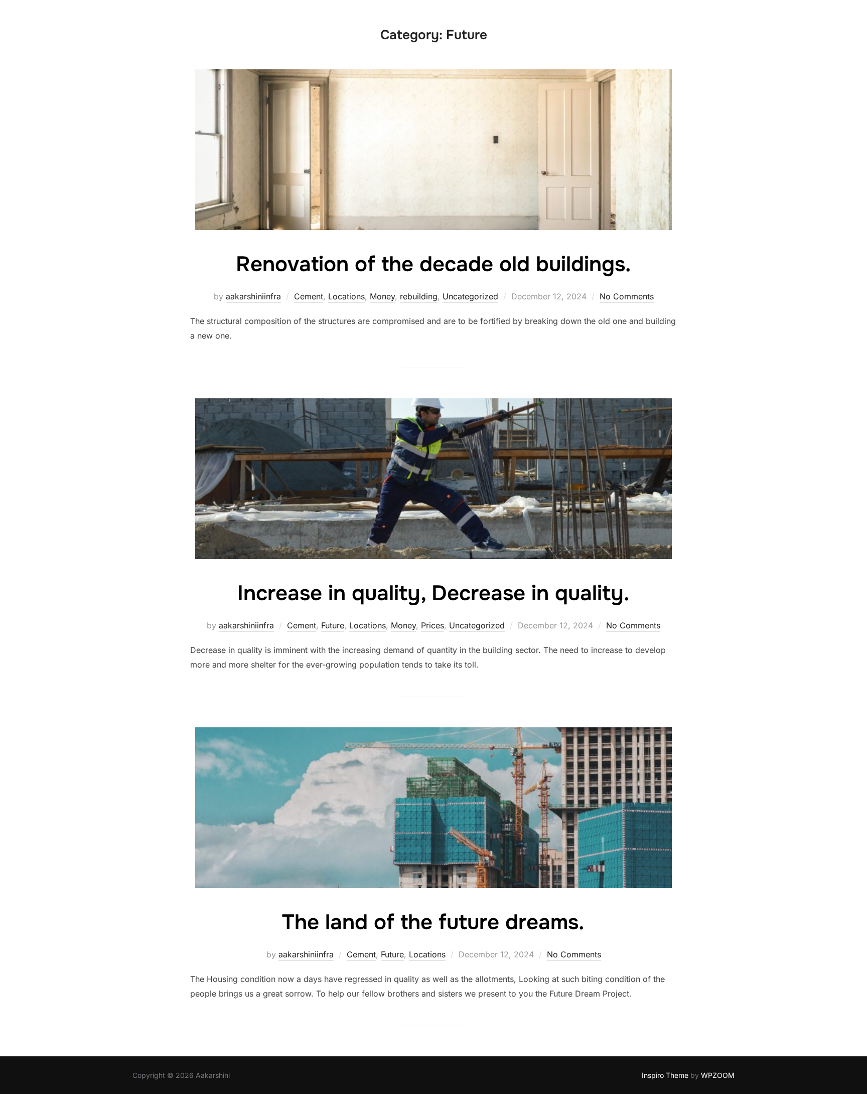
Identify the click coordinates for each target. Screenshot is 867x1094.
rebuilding (419, 296)
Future (332, 625)
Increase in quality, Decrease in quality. (433, 593)
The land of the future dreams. (433, 922)
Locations (346, 296)
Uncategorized (470, 296)
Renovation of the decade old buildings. (433, 264)
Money (382, 296)
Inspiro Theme (665, 1075)
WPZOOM (718, 1075)
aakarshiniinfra (253, 296)
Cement (308, 296)
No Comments (627, 296)
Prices (432, 625)
